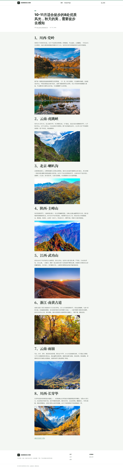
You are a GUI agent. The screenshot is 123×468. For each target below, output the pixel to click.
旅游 (35, 10)
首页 (62, 2)
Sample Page (67, 2)
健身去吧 (91, 457)
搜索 (71, 459)
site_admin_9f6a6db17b (42, 27)
